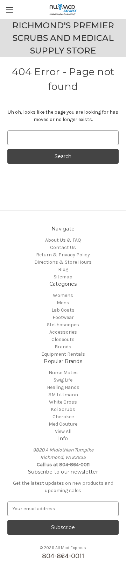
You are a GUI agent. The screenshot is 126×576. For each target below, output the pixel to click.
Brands (63, 347)
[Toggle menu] (9, 9)
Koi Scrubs (63, 409)
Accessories (63, 332)
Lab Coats (63, 310)
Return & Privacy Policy (63, 255)
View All (63, 431)
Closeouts (63, 339)
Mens (63, 303)
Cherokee (63, 417)
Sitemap (63, 277)
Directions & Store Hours (63, 262)
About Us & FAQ (63, 240)
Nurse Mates (63, 373)
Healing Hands (63, 387)
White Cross (63, 402)
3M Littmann (63, 395)
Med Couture (63, 424)
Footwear (63, 317)
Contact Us (63, 247)
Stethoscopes (63, 325)
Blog (63, 269)
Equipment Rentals (63, 354)
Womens (63, 295)
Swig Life (63, 380)
